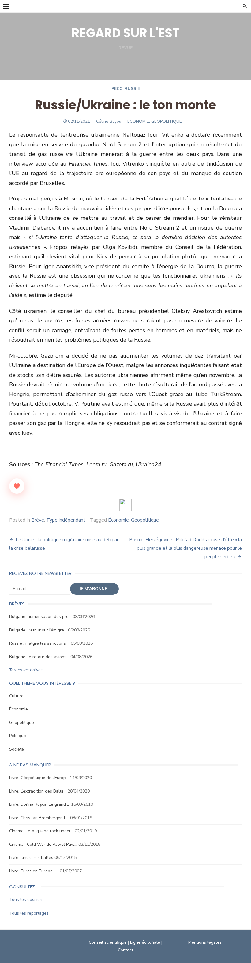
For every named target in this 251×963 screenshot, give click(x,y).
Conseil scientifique (108, 942)
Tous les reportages (29, 913)
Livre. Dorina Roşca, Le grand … (39, 804)
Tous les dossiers (26, 899)
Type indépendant (65, 520)
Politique (17, 736)
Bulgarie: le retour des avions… (39, 657)
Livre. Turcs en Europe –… (33, 871)
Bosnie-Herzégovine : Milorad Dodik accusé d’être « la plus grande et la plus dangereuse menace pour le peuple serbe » (185, 548)
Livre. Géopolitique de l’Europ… (39, 778)
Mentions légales (205, 942)
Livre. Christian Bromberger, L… (39, 818)
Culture (16, 696)
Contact (125, 950)
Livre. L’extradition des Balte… (37, 791)
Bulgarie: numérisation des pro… (40, 617)
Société (16, 749)
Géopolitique (145, 520)
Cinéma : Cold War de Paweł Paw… (43, 844)
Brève (37, 520)
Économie (118, 520)
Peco (116, 89)
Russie (132, 89)
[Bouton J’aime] (16, 486)
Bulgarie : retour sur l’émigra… (38, 630)
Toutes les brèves (26, 670)
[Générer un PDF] (125, 505)
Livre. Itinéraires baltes (31, 857)
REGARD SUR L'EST (126, 33)
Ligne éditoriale (145, 942)
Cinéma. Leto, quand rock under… (41, 831)
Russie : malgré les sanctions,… (39, 643)
